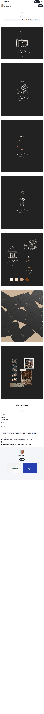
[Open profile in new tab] (2, 5)
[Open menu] (41, 2)
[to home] (6, 2)
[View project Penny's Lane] (30, 468)
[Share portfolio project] (23, 16)
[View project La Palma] (14, 468)
